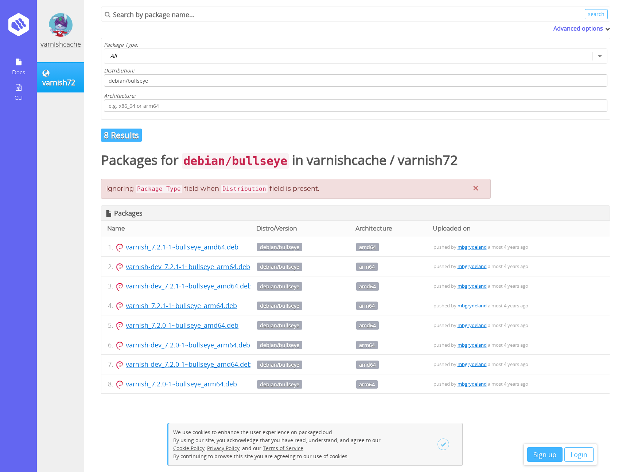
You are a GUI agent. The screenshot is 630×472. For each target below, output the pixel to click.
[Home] (18, 27)
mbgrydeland (472, 247)
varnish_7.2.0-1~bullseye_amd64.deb (182, 325)
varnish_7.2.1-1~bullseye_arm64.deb (181, 305)
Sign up (544, 454)
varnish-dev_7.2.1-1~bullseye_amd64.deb (189, 286)
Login (579, 454)
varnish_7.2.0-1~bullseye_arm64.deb (181, 383)
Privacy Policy (223, 448)
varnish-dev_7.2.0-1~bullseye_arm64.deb (188, 345)
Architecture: (120, 95)
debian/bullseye (279, 247)
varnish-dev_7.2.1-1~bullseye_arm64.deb (188, 266)
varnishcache (60, 44)
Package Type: (121, 44)
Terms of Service (283, 448)
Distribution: (119, 70)
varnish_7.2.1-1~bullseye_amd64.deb (182, 247)
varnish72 (428, 160)
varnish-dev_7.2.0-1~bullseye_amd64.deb (189, 364)
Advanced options (578, 28)
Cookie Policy (189, 448)
